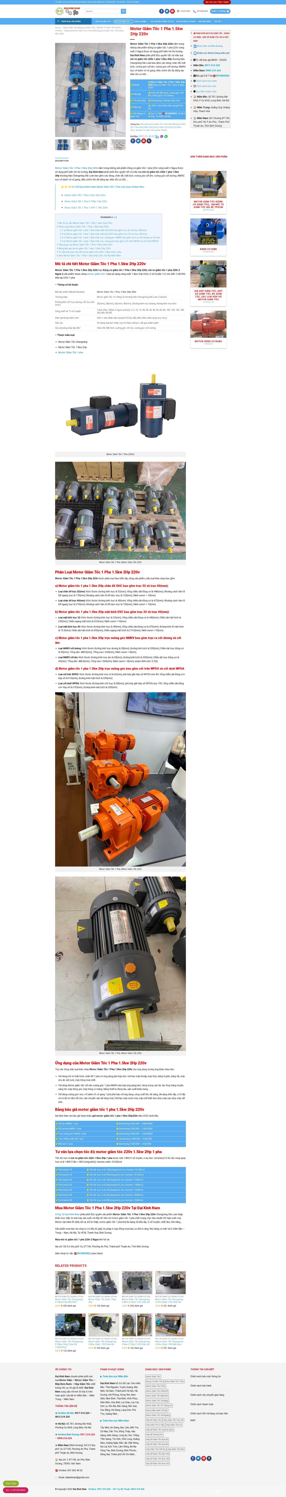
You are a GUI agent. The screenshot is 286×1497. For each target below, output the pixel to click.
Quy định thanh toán (206, 91)
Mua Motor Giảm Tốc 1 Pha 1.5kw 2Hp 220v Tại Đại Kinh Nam (89, 255)
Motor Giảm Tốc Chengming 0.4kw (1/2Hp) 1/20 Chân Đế (136, 1343)
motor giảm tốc (96, 274)
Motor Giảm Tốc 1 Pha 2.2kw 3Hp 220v (85, 195)
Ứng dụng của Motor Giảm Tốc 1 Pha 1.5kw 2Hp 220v (84, 244)
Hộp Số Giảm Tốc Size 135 (157, 1463)
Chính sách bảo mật (206, 86)
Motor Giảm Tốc (122, 21)
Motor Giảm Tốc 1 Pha (174, 1381)
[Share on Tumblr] (149, 140)
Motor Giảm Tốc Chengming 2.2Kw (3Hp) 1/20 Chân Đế (102, 1343)
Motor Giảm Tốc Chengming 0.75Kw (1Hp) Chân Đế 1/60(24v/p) (69, 1344)
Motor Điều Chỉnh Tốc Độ (162, 21)
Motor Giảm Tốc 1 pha (70, 352)
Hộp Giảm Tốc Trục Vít (173, 1420)
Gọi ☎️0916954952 (15, 1490)
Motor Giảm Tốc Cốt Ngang (158, 1415)
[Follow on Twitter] (167, 11)
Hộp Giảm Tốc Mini (176, 1449)
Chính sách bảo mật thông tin (205, 1376)
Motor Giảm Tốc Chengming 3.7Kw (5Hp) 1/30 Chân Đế (169, 1301)
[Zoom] (59, 133)
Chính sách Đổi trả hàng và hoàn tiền (209, 1413)
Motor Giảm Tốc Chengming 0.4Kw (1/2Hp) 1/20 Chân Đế (136, 1301)
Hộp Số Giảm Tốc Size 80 (157, 1444)
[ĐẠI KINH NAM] (67, 11)
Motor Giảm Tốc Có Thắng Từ (159, 1405)
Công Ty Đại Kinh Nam (67, 1214)
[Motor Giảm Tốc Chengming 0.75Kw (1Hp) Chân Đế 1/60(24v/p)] (70, 1325)
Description (62, 161)
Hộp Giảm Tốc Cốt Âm (155, 1449)
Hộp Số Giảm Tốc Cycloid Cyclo (159, 1430)
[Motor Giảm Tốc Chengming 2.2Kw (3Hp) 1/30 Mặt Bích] (170, 1325)
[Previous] (60, 90)
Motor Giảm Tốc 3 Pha (155, 1386)
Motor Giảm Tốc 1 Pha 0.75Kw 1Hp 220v (85, 201)
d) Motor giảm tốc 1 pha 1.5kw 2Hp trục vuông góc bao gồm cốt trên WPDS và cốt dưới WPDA (109, 241)
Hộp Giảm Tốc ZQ (174, 1425)
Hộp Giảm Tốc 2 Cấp (155, 1425)
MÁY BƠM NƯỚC (204, 21)
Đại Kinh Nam (80, 1489)
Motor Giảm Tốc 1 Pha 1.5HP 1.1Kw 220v (86, 207)
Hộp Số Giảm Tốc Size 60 (157, 1439)
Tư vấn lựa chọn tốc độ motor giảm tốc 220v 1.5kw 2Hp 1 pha (89, 252)
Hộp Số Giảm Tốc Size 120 (157, 1459)
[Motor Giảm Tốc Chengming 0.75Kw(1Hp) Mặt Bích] (70, 1282)
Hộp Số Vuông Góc (154, 1434)
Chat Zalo (11, 1483)
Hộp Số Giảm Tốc (102, 21)
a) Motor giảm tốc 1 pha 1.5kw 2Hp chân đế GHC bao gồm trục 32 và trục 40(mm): (103, 230)
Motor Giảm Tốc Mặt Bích (157, 1396)
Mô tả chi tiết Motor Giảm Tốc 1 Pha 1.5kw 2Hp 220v (84, 223)
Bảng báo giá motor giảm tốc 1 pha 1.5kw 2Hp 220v (84, 248)
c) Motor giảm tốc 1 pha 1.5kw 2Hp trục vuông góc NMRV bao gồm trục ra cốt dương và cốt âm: (110, 237)
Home (57, 28)
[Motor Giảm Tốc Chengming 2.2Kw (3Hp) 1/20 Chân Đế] (103, 1325)
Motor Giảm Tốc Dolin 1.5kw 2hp (102, 1301)
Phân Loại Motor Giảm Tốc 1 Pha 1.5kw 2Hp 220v (83, 226)
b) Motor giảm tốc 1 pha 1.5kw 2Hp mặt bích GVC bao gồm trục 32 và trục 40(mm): (103, 234)
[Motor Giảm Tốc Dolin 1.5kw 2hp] (103, 1282)
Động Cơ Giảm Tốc (154, 1381)
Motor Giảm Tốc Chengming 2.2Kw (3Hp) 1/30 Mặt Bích (169, 1343)
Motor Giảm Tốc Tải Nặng (157, 1401)
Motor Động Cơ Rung (186, 21)
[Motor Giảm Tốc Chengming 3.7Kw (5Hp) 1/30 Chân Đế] (170, 1282)
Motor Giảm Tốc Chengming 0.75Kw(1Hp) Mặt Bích (69, 1301)
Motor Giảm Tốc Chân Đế (157, 1391)
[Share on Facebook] (132, 140)
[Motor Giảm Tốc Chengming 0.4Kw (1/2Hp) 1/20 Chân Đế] (137, 1282)
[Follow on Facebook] (161, 11)
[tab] (62, 161)
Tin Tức (217, 21)
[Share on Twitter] (138, 140)
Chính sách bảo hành (206, 81)
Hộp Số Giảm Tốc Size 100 (157, 1454)
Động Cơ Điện (140, 21)
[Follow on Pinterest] (172, 11)
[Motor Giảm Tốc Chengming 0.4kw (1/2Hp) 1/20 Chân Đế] (137, 1325)
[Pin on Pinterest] (143, 140)
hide (114, 217)
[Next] (120, 90)
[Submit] (123, 11)
